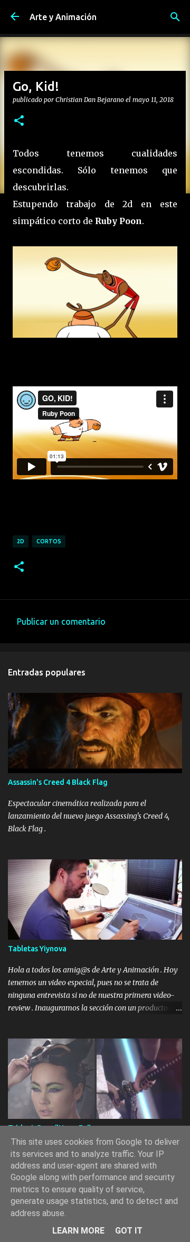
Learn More (78, 1231)
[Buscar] (175, 17)
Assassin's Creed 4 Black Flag (58, 782)
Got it (128, 1231)
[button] (19, 121)
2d (20, 541)
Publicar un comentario (61, 621)
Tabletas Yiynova (37, 948)
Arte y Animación (63, 17)
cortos (48, 541)
